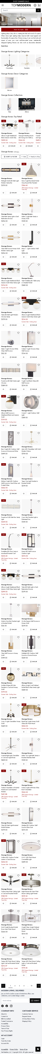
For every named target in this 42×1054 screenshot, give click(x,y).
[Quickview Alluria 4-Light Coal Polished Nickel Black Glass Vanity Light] (24, 697)
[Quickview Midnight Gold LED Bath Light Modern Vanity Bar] (3, 192)
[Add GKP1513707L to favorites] (18, 164)
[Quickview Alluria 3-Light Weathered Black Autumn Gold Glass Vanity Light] (24, 325)
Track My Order (6, 1041)
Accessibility (4, 1024)
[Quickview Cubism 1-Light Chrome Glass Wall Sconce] (24, 357)
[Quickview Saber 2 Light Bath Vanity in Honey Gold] (24, 225)
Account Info (5, 1043)
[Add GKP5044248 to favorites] (18, 232)
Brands (9, 15)
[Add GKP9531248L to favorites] (38, 705)
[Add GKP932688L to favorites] (18, 669)
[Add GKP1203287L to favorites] (18, 841)
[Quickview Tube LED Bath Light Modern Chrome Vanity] (3, 325)
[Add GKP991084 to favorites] (18, 605)
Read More (4, 46)
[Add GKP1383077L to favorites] (18, 501)
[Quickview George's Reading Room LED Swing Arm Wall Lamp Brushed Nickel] (21, 146)
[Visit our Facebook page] (6, 1006)
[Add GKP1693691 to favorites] (18, 875)
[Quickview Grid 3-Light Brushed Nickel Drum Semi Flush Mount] (3, 937)
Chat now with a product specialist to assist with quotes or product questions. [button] (26, 1044)
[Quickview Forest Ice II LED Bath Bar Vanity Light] (3, 527)
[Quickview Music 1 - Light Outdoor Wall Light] (24, 257)
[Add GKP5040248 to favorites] (18, 637)
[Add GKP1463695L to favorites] (38, 771)
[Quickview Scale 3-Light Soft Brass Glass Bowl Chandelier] (24, 801)
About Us (4, 1014)
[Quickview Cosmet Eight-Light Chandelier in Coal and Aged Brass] (3, 764)
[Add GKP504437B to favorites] (18, 200)
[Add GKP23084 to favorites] (38, 465)
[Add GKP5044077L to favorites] (18, 298)
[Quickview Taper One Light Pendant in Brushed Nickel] (24, 493)
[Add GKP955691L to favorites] (18, 945)
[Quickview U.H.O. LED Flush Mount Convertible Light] (24, 867)
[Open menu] (2, 5)
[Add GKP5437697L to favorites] (38, 433)
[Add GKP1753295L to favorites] (18, 465)
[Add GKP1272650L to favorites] (18, 433)
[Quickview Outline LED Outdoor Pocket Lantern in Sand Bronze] (3, 867)
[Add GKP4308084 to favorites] (33, 121)
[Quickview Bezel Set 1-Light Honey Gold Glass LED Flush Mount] (24, 732)
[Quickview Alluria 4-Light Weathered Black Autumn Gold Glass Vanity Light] (3, 146)
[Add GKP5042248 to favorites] (38, 200)
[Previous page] (3, 986)
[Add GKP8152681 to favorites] (18, 739)
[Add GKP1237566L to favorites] (38, 809)
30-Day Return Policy (28, 1019)
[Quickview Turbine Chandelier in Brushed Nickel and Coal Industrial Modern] (3, 801)
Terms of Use (5, 1028)
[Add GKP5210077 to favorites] (38, 332)
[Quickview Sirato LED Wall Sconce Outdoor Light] (24, 563)
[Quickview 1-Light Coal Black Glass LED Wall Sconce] (24, 389)
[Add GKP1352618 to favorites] (38, 298)
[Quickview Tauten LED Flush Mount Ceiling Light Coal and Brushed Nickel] (3, 975)
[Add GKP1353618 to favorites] (15, 121)
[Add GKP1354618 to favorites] (18, 264)
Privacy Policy (5, 1026)
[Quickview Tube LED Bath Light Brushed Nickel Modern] (3, 833)
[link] (39, 5)
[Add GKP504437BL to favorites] (38, 571)
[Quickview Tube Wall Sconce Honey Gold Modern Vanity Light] (3, 257)
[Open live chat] (37, 1049)
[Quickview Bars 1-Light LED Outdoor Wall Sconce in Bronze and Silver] (3, 457)
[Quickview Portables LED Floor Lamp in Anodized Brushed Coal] (3, 563)
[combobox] (18, 10)
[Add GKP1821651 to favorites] (38, 501)
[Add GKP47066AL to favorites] (38, 365)
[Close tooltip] (39, 1043)
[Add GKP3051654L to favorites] (38, 264)
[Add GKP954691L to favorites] (38, 945)
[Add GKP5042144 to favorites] (38, 739)
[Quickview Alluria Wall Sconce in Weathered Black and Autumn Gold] (3, 425)
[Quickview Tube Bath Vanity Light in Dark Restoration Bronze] (3, 225)
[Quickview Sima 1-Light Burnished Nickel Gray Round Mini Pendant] (24, 192)
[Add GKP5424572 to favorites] (38, 669)
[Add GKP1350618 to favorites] (18, 397)
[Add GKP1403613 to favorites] (38, 911)
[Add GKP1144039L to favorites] (38, 535)
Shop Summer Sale (21, 1)
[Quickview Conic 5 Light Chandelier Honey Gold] (3, 732)
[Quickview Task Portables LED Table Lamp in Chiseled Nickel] (24, 291)
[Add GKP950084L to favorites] (38, 841)
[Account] (35, 5)
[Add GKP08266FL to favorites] (18, 535)
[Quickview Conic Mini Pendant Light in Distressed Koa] (24, 527)
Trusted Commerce (7, 1021)
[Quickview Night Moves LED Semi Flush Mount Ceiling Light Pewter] (24, 903)
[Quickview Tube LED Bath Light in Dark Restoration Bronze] (24, 597)
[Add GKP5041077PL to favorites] (18, 332)
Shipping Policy (26, 1021)
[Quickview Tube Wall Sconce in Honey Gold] (3, 661)
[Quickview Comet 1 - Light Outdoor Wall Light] (24, 425)
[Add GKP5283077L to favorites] (18, 365)
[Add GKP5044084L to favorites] (18, 809)
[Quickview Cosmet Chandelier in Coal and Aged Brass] (38, 146)
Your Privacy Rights (6, 1031)
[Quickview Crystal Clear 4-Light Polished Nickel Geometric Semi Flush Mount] (24, 937)
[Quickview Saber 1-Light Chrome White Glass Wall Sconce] (3, 357)
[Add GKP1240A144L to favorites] (38, 397)
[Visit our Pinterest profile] (2, 1006)
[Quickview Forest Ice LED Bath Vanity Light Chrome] (3, 389)
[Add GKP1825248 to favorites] (18, 705)
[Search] (38, 10)
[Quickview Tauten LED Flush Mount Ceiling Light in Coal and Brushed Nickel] (24, 975)
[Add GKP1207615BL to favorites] (38, 637)
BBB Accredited (6, 1019)
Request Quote (26, 1016)
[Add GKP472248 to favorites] (38, 605)
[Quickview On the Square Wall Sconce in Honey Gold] (24, 629)
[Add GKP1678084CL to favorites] (38, 875)
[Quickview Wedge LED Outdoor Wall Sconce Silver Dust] (24, 833)
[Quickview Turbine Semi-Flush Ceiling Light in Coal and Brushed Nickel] (3, 903)
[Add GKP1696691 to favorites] (18, 771)
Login (2, 1039)
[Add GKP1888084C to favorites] (38, 164)
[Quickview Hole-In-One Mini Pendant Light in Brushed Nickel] (3, 629)
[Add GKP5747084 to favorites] (18, 911)
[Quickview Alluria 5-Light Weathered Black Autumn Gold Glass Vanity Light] (3, 291)
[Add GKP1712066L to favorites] (38, 232)
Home (3, 15)
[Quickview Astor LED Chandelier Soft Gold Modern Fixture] (24, 457)
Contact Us (4, 1016)
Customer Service (27, 1014)
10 (31, 986)
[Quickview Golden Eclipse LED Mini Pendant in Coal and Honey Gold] (3, 697)
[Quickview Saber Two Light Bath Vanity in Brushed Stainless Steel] (24, 764)
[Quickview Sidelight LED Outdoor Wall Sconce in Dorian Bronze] (24, 661)
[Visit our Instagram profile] (11, 1006)
